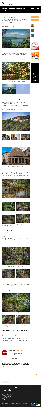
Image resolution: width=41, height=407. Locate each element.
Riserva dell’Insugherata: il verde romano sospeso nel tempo (37, 31)
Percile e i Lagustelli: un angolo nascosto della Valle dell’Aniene (37, 37)
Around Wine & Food (31, 396)
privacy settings (36, 403)
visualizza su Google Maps (6, 366)
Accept (33, 405)
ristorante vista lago (19, 350)
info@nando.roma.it (35, 80)
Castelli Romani (24, 335)
